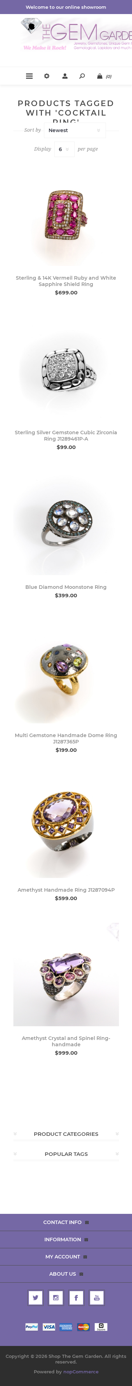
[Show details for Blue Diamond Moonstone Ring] (66, 522)
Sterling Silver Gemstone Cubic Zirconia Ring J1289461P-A (66, 435)
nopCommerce (81, 1371)
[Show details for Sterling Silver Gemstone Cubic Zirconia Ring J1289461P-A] (66, 368)
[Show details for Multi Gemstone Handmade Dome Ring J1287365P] (66, 670)
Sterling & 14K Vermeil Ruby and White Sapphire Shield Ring (66, 281)
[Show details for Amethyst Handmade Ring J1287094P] (66, 825)
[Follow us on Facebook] (76, 1297)
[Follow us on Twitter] (35, 1297)
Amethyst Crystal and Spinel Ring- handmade (66, 1041)
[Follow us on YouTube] (96, 1297)
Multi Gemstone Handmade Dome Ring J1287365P (66, 738)
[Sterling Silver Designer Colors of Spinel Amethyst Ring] (66, 973)
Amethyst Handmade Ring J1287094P (66, 890)
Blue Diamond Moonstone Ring (66, 587)
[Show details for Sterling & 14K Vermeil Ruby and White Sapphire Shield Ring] (66, 213)
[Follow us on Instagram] (56, 1297)
